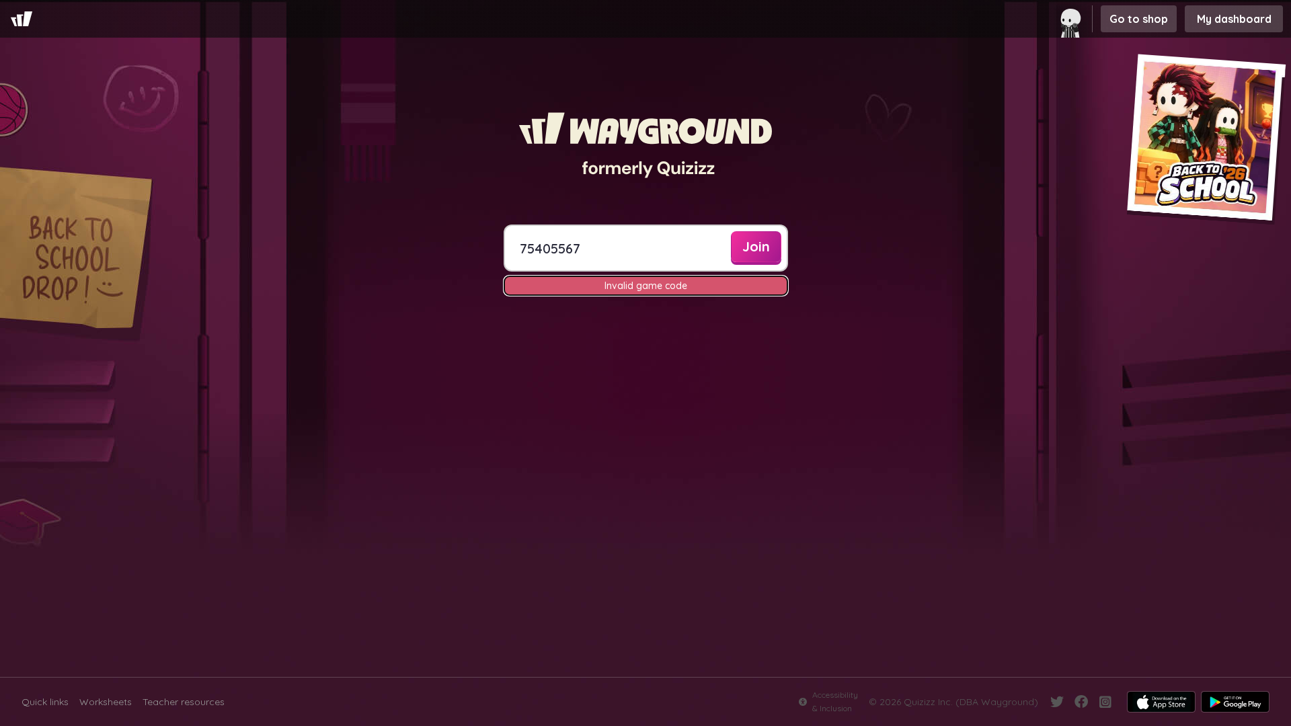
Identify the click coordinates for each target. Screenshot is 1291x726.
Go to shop (1138, 19)
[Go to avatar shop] (1073, 19)
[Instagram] (1105, 702)
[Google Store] (1235, 702)
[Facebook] (1081, 702)
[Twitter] (1057, 702)
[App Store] (1161, 702)
